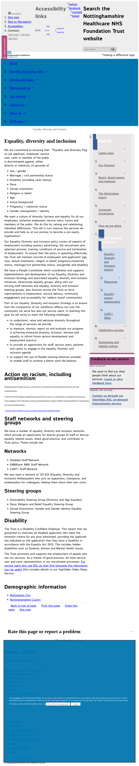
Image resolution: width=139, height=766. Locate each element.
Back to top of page (23, 606)
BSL (39, 30)
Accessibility (16, 13)
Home (12, 129)
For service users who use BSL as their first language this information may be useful (46, 566)
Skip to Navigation (19, 22)
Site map (13, 17)
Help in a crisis (48, 30)
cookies (17, 698)
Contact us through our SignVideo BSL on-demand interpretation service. (110, 400)
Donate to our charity (4, 46)
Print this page (50, 606)
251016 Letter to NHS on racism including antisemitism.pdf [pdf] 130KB (32, 411)
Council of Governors (60, 30)
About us (24, 129)
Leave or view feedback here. (107, 381)
